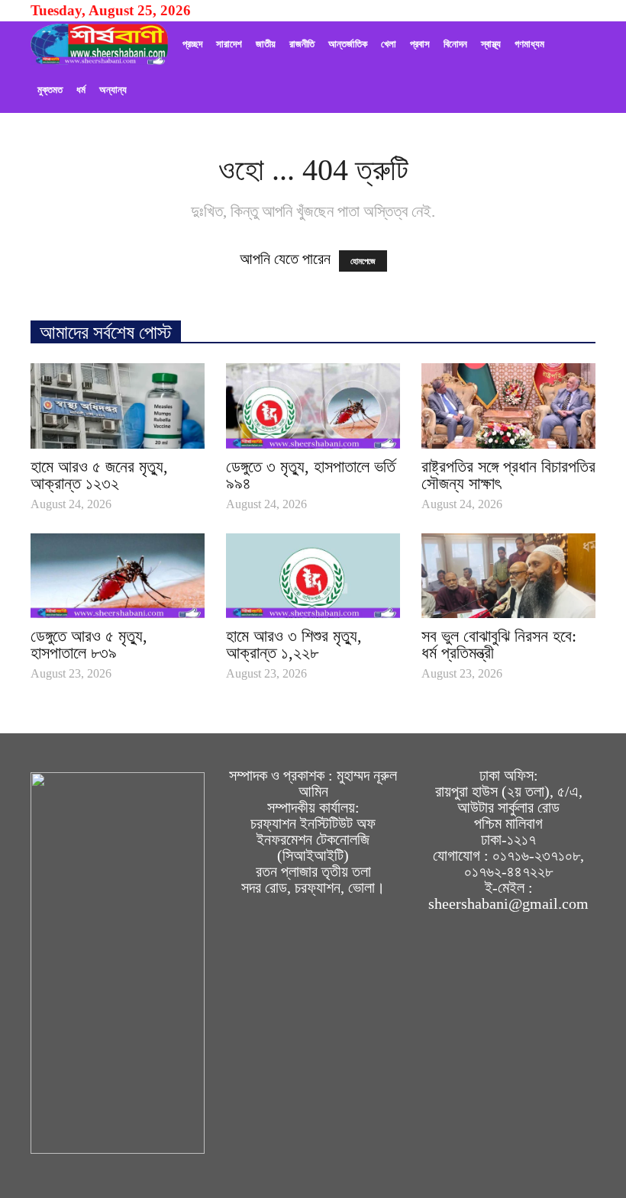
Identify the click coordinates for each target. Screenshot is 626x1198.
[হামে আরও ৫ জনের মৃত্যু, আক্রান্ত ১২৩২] (118, 406)
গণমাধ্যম (529, 44)
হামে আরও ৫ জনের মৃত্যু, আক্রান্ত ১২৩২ (99, 475)
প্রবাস (420, 44)
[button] (577, 67)
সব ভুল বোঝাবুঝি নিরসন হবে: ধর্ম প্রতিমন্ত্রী (498, 644)
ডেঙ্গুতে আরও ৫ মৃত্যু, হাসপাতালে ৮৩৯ (89, 644)
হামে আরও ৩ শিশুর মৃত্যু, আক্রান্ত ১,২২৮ (294, 644)
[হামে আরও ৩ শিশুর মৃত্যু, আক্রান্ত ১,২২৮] (313, 576)
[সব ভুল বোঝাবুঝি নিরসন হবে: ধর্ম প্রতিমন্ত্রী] (508, 576)
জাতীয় (266, 44)
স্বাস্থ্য (491, 44)
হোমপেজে (363, 261)
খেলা (388, 44)
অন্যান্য (113, 89)
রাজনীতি (302, 44)
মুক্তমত (50, 89)
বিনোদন (455, 44)
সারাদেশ (229, 44)
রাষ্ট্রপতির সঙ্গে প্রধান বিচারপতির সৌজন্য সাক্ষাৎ (508, 475)
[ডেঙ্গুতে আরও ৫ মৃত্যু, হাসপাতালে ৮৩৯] (118, 576)
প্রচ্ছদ (192, 44)
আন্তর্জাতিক (347, 44)
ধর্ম (81, 89)
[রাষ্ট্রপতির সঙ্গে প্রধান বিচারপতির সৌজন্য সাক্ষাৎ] (508, 406)
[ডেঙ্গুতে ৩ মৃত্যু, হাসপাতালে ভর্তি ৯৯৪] (313, 406)
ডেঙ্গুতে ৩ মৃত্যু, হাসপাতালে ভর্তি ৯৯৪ (310, 475)
